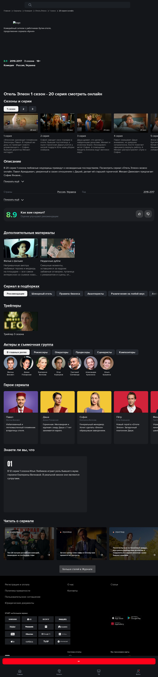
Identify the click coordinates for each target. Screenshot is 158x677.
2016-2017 (16, 61)
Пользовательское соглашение (22, 596)
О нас (70, 584)
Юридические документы (19, 602)
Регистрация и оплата (17, 584)
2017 (151, 191)
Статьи (114, 584)
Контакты (72, 590)
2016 (146, 191)
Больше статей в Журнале (77, 569)
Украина (30, 65)
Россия (20, 65)
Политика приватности (17, 590)
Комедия (9, 65)
